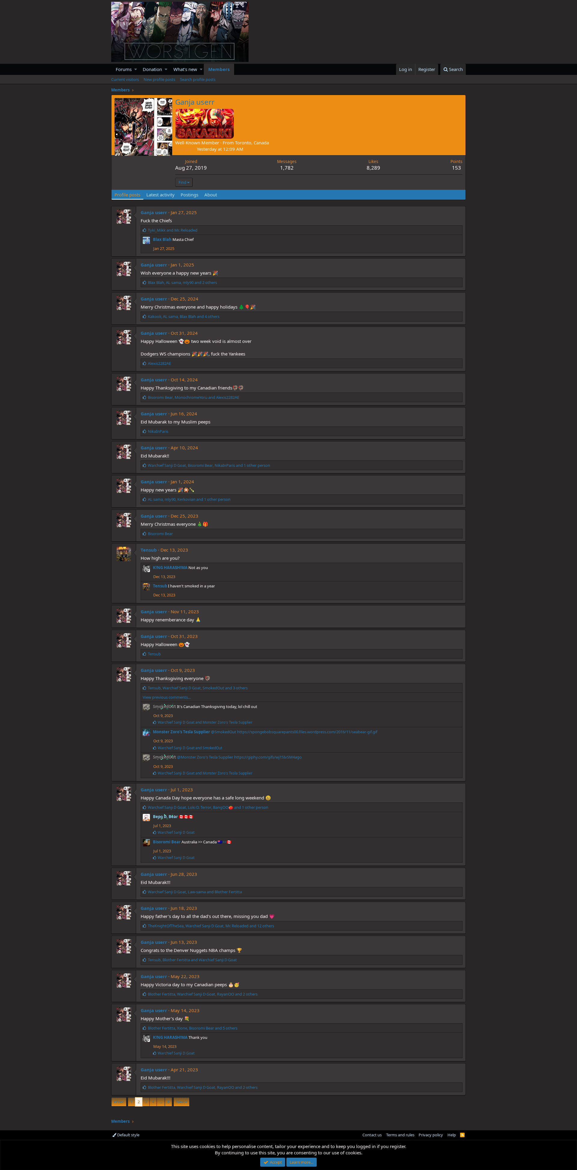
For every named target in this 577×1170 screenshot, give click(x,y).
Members (219, 69)
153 (456, 167)
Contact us (372, 1135)
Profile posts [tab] (127, 195)
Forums (124, 69)
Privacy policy (431, 1135)
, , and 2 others (182, 282)
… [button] (160, 1101)
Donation (152, 69)
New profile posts (159, 79)
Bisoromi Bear (167, 842)
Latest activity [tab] (160, 195)
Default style (127, 1135)
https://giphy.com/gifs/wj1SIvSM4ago (268, 757)
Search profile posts (197, 79)
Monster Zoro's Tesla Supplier (181, 731)
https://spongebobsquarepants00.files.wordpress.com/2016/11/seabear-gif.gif (307, 731)
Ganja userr (154, 212)
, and (193, 397)
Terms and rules (400, 1135)
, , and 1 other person (209, 465)
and (172, 230)
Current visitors (125, 79)
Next (180, 1101)
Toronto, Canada (252, 143)
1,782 (287, 167)
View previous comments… (167, 697)
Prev (120, 1101)
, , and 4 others (183, 316)
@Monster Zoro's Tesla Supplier (205, 757)
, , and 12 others (211, 925)
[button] (136, 69)
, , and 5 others (192, 1028)
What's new (185, 69)
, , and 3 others (198, 688)
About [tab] (210, 195)
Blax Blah (162, 239)
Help (451, 1135)
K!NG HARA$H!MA (170, 567)
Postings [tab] (189, 195)
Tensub (149, 550)
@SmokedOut (223, 731)
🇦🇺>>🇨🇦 (224, 842)
